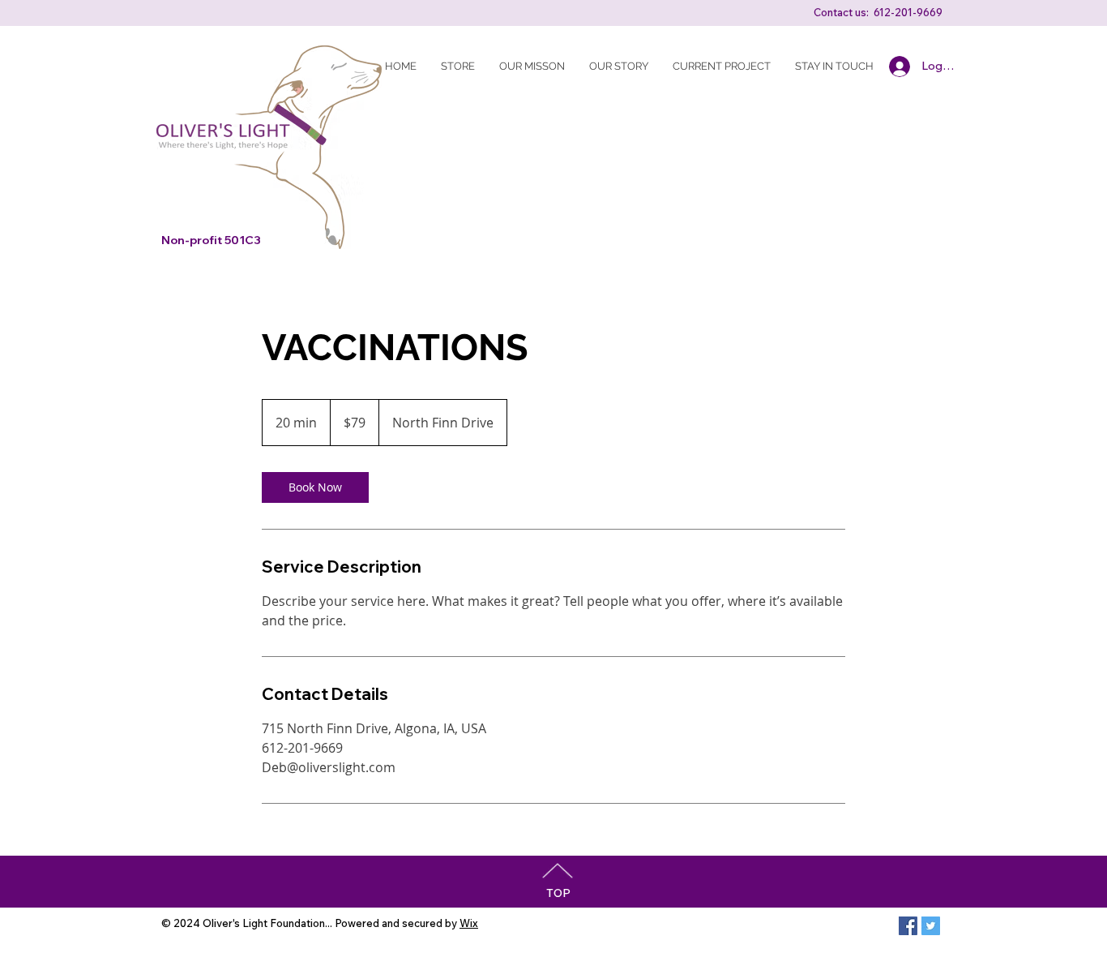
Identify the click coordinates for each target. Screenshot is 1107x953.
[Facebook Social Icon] (908, 926)
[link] (315, 487)
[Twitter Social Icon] (930, 926)
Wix (468, 923)
